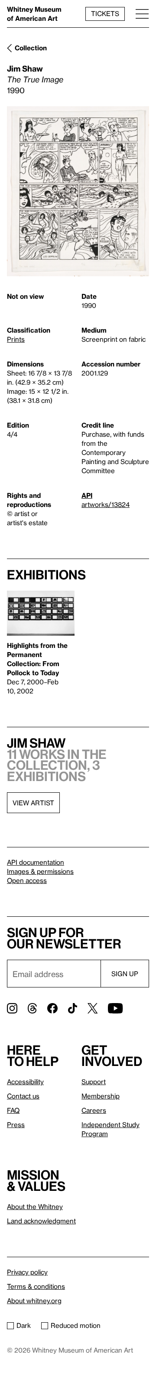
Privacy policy (27, 1272)
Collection (31, 48)
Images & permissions (40, 871)
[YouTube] (115, 1008)
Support (93, 1081)
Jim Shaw (25, 68)
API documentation (35, 862)
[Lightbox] (78, 191)
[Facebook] (52, 1008)
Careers (93, 1110)
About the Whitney (35, 1206)
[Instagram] (12, 1008)
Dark (23, 1325)
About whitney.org (34, 1300)
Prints (16, 339)
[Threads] (32, 1008)
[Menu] (142, 13)
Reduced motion (76, 1325)
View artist (33, 803)
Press (16, 1124)
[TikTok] (72, 1008)
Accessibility (25, 1081)
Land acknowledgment (41, 1221)
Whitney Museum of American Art (34, 13)
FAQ (13, 1110)
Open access (27, 880)
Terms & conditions (36, 1286)
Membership (100, 1096)
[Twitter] (92, 1008)
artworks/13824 (105, 504)
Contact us (23, 1096)
